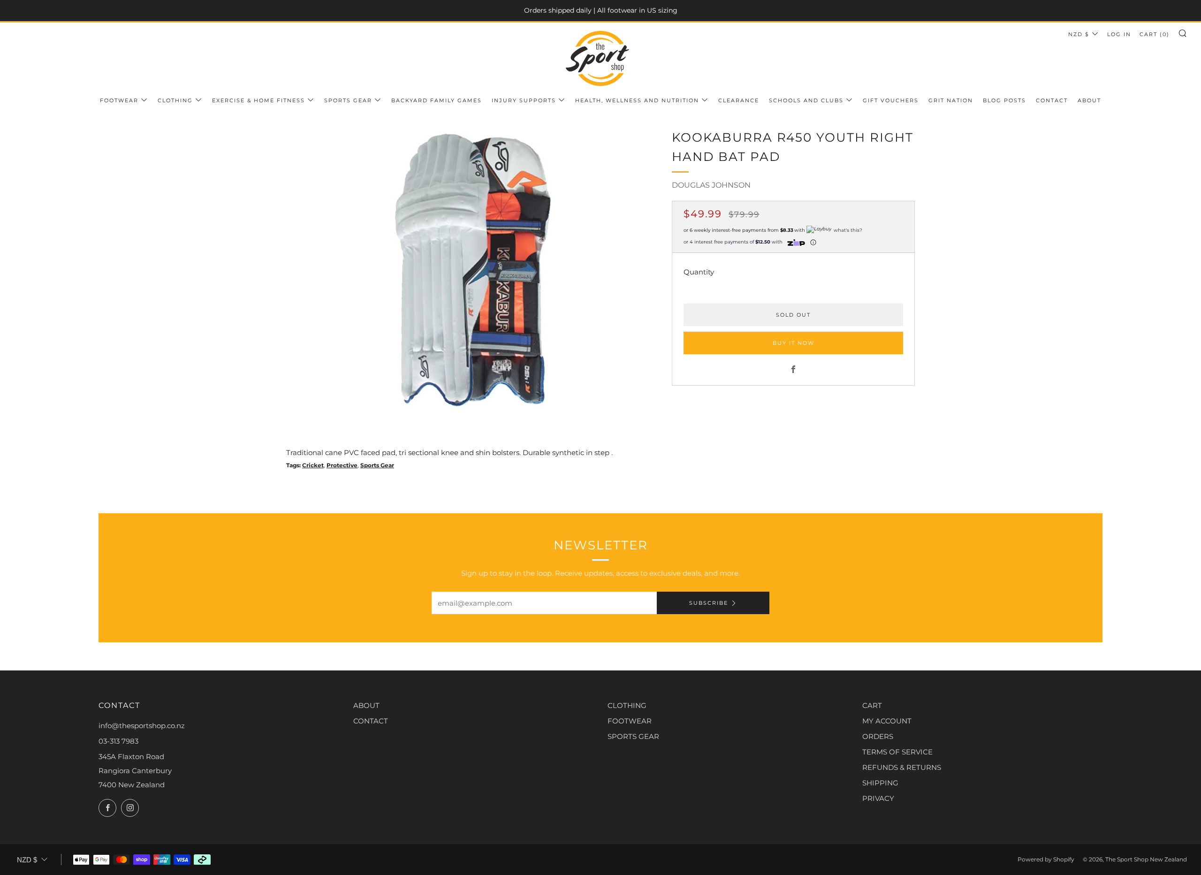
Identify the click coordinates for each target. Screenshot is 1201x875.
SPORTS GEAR (633, 736)
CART (872, 705)
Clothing (175, 100)
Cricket (313, 465)
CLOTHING (627, 705)
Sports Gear (348, 100)
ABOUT (366, 705)
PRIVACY (878, 798)
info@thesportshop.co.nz (142, 725)
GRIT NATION (950, 100)
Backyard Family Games (436, 100)
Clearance (738, 100)
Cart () (1155, 34)
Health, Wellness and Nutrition (637, 100)
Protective (342, 465)
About (1089, 100)
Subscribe (708, 603)
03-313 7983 (118, 741)
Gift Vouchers (891, 100)
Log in (1119, 34)
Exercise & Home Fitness (258, 100)
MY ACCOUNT (887, 720)
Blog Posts (1004, 100)
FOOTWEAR (630, 720)
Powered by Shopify (1046, 859)
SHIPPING (880, 782)
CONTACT (370, 720)
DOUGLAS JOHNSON (711, 185)
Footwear (119, 100)
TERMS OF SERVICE (897, 751)
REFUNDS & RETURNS (901, 767)
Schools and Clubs (806, 100)
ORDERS (877, 736)
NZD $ (1078, 34)
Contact (1052, 100)
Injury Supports (524, 100)
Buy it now (793, 343)
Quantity (699, 272)
